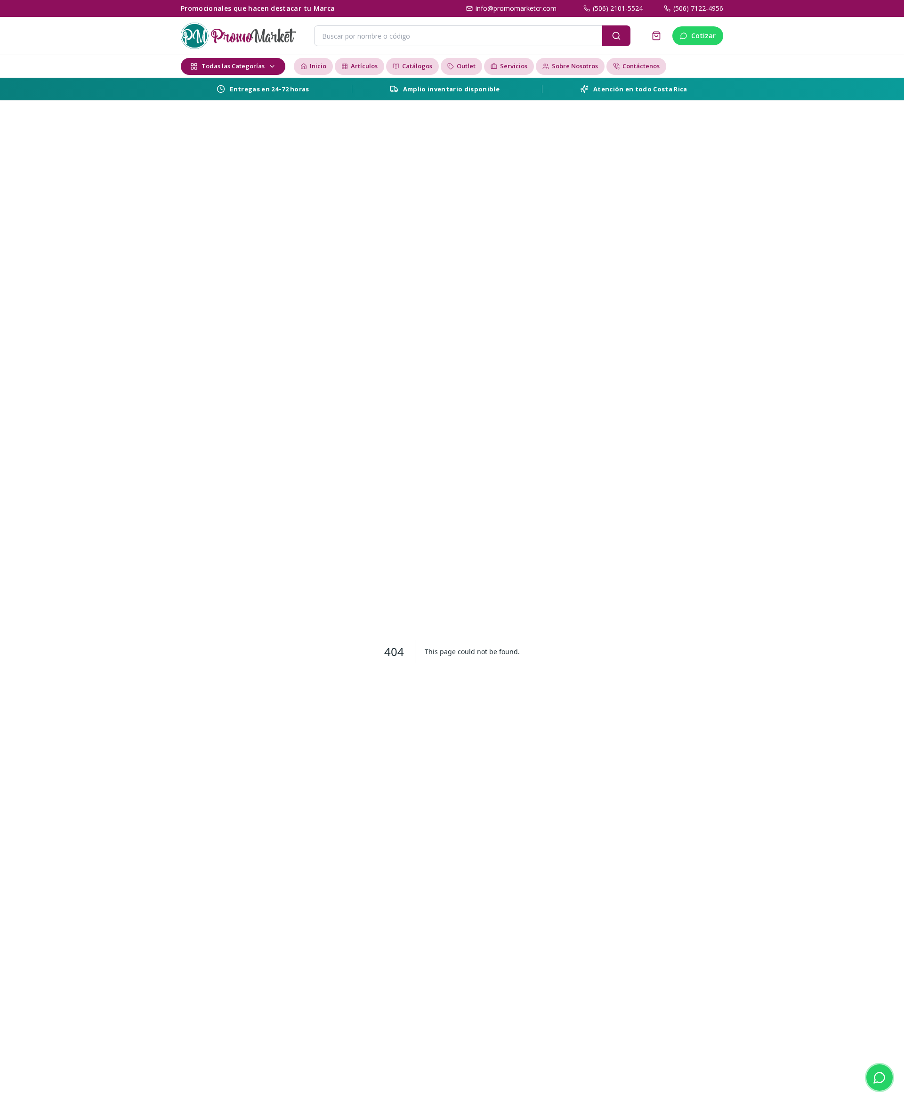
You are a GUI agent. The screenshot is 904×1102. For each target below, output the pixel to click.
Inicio (318, 66)
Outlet (466, 66)
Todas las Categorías (233, 66)
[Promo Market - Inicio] (238, 36)
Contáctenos (641, 66)
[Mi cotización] (656, 35)
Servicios (513, 66)
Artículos (364, 66)
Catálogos (417, 66)
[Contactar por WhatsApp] (879, 1077)
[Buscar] (616, 35)
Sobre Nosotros (575, 66)
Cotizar (703, 35)
